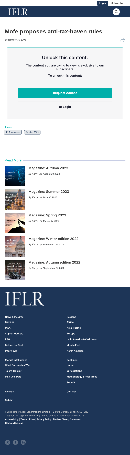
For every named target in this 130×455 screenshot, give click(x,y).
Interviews (11, 351)
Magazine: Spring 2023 (47, 215)
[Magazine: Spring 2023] (15, 223)
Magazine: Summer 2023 (48, 192)
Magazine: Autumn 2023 (48, 168)
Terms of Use (27, 419)
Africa (70, 322)
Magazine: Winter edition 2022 (53, 239)
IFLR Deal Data (13, 376)
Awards (9, 391)
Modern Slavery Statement (67, 419)
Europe (71, 333)
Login (102, 3)
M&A (7, 328)
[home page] (22, 11)
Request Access (65, 93)
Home (70, 365)
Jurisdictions (74, 371)
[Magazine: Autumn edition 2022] (15, 270)
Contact (71, 391)
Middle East (73, 345)
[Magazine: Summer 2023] (15, 199)
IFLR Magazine (13, 132)
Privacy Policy (44, 419)
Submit (71, 382)
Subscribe (117, 3)
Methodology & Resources (82, 376)
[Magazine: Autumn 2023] (15, 176)
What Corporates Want (18, 365)
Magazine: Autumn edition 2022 (54, 262)
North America (75, 351)
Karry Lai (37, 173)
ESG (7, 339)
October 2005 (32, 132)
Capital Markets (14, 333)
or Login (65, 107)
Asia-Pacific (74, 328)
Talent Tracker (13, 371)
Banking (10, 322)
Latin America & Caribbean (82, 339)
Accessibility (11, 419)
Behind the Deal (14, 345)
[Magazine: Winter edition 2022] (15, 246)
